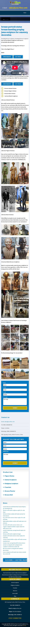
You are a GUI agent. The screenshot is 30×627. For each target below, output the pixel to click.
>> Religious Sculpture (10, 483)
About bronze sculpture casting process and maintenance (15, 575)
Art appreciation (6, 19)
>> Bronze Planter (9, 491)
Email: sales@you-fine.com (7, 421)
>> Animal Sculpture (9, 480)
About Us (15, 590)
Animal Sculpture (15, 582)
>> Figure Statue (8, 476)
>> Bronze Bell (8, 495)
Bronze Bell (15, 593)
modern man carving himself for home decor (14, 543)
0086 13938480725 (16, 605)
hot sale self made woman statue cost (12, 525)
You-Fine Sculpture (17, 611)
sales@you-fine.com (18, 7)
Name (4, 382)
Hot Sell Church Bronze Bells (15, 577)
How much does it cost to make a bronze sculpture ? (15, 572)
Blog (15, 596)
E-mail (4, 387)
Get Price (18, 56)
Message (5, 396)
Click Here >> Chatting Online (16, 560)
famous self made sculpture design (12, 534)
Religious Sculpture (15, 585)
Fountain (15, 588)
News (5, 503)
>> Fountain (7, 487)
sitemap (24, 625)
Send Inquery (7, 56)
